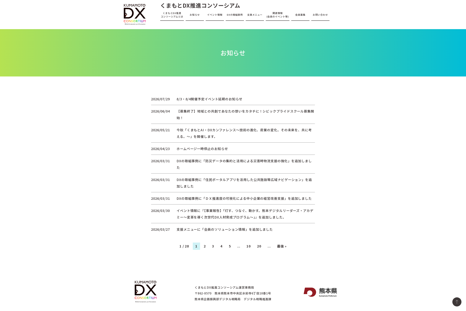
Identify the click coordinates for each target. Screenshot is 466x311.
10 (248, 246)
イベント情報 (214, 14)
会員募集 (300, 14)
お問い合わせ (320, 14)
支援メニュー (254, 14)
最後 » (282, 246)
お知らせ (195, 14)
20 (259, 246)
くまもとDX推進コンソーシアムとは (172, 14)
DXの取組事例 (235, 14)
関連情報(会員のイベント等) (277, 14)
